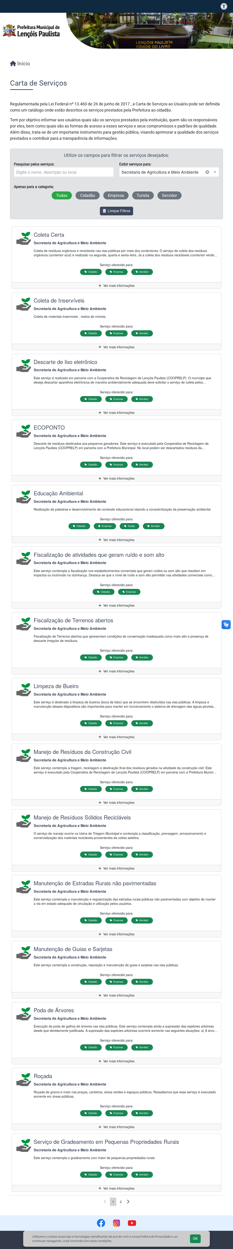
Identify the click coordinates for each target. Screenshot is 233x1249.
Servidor (172, 195)
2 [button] (121, 1201)
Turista (145, 195)
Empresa (118, 195)
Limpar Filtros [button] (118, 211)
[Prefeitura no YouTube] (132, 1223)
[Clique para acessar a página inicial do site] (31, 31)
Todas (64, 195)
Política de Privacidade (155, 1236)
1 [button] (113, 1201)
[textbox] (64, 172)
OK (195, 1238)
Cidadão (90, 195)
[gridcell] (116, 258)
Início (23, 63)
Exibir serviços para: (135, 164)
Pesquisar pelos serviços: (34, 164)
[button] (215, 172)
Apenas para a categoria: (34, 187)
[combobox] (161, 172)
